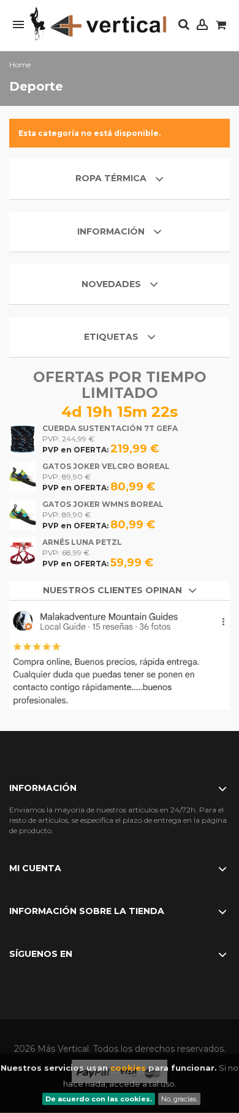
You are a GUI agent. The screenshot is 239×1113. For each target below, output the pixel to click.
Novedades (111, 284)
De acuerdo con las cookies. (98, 1099)
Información (112, 231)
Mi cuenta (35, 868)
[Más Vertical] (98, 24)
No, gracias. (179, 1099)
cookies (128, 1068)
